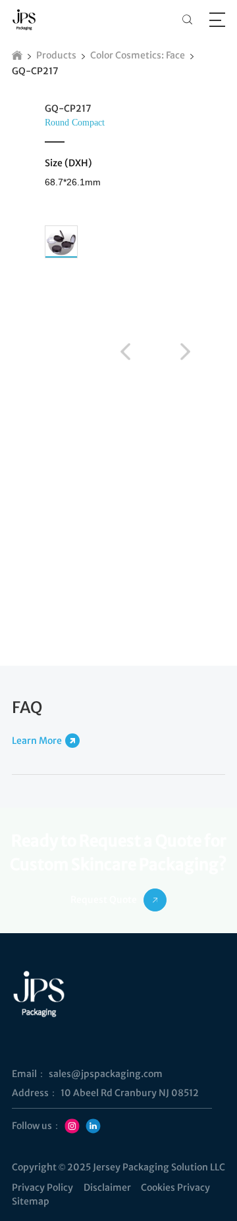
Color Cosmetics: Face (137, 55)
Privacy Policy (42, 1187)
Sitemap (30, 1201)
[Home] (17, 55)
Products (56, 55)
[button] (125, 351)
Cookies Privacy (175, 1187)
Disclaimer (107, 1187)
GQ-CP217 (35, 71)
